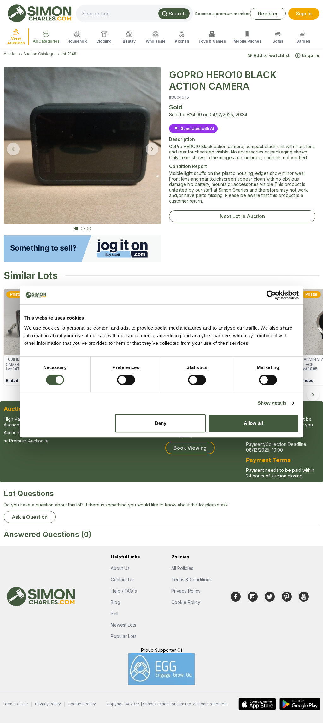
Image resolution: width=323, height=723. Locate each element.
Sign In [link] (304, 13)
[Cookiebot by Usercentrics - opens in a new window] (271, 295)
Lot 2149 (68, 53)
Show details (272, 403)
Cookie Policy (185, 602)
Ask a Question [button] (30, 517)
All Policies (182, 568)
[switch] (126, 380)
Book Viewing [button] (190, 448)
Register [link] (268, 13)
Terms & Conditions (191, 579)
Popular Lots (124, 636)
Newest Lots (123, 625)
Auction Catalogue (40, 53)
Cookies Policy (82, 704)
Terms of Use (15, 704)
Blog (115, 602)
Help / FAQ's (124, 590)
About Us (120, 568)
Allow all (253, 423)
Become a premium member (222, 13)
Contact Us (122, 579)
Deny (160, 423)
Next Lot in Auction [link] (242, 216)
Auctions (12, 53)
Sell (114, 613)
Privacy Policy (186, 590)
